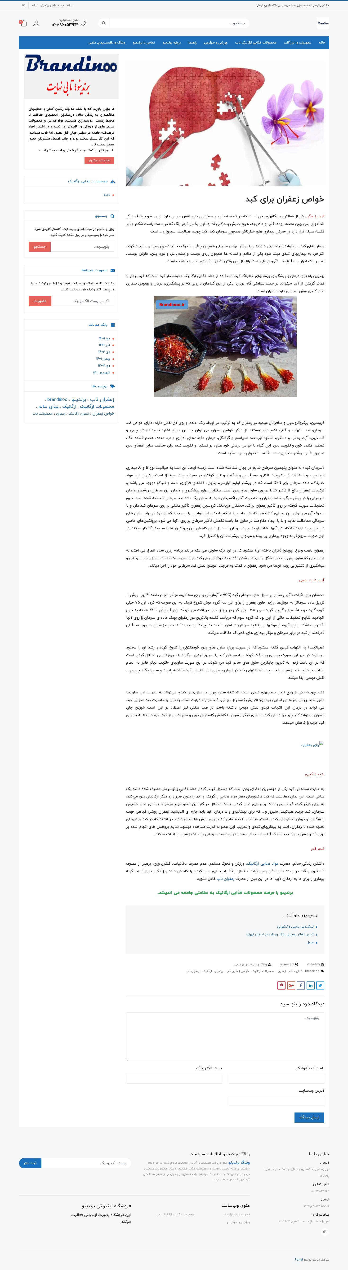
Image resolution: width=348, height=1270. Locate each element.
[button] (36, 23)
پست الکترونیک (209, 1068)
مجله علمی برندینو (52, 5)
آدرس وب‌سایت (311, 1090)
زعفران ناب (225, 878)
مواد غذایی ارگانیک (262, 863)
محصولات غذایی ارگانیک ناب (255, 42)
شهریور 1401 (101, 372)
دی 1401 (104, 338)
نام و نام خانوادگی (309, 1068)
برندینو (218, 971)
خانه (69, 5)
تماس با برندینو (144, 42)
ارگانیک (206, 971)
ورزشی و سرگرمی (216, 42)
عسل (311, 942)
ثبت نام (30, 1163)
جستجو (40, 246)
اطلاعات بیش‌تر (99, 160)
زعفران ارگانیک (78, 414)
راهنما (192, 42)
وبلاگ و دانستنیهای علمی (107, 42)
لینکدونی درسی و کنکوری (296, 926)
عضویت (40, 301)
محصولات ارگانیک (263, 971)
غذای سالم (295, 971)
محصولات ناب (42, 414)
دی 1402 (104, 352)
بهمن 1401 (103, 359)
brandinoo (311, 971)
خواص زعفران (102, 413)
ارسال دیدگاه (309, 1117)
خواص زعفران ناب (237, 971)
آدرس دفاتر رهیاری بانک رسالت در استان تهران (281, 934)
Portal (299, 1260)
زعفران (281, 971)
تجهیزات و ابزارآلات (297, 42)
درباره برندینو (172, 42)
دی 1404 (104, 365)
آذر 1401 (104, 345)
